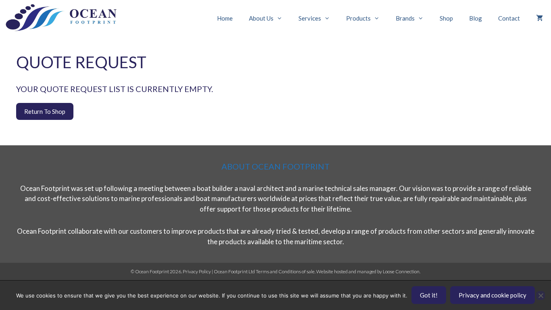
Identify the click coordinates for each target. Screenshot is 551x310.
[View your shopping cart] (539, 18)
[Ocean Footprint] (64, 18)
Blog (475, 18)
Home (225, 18)
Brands (405, 18)
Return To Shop (44, 111)
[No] (540, 295)
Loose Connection (401, 271)
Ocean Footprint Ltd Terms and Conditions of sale (264, 271)
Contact (509, 18)
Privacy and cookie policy (492, 295)
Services (309, 18)
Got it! (429, 295)
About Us (261, 18)
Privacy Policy (197, 271)
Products (358, 18)
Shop (446, 18)
